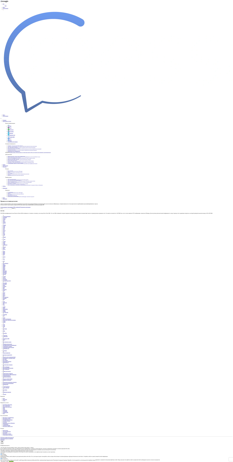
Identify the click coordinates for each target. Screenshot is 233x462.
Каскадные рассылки (7, 406)
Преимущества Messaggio (21, 196)
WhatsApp (11, 129)
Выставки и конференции (8, 417)
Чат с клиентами (6, 405)
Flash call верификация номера (21, 157)
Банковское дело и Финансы (9, 423)
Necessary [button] (2, 453)
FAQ (15, 172)
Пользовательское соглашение (6, 438)
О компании (15, 192)
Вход (4, 7)
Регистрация (5, 8)
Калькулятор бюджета (21, 160)
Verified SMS (12, 137)
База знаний (15, 170)
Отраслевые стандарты (7, 434)
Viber (10, 127)
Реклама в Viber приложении (21, 161)
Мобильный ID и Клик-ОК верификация (24, 156)
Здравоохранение (6, 425)
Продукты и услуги (7, 121)
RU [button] (3, 4)
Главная (4, 120)
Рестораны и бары (6, 418)
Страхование (5, 424)
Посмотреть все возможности (14, 151)
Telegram (11, 133)
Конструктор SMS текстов (19, 159)
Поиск (13, 208)
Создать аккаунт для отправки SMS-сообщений (10, 207)
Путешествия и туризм (7, 419)
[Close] (0, 118)
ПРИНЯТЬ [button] (11, 461)
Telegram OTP (12, 135)
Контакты (12, 195)
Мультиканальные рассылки (24, 148)
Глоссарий (18, 173)
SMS (10, 126)
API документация (18, 179)
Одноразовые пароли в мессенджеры (22, 163)
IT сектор (5, 422)
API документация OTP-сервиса (21, 180)
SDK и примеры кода (20, 182)
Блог (4, 197)
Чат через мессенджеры (21, 147)
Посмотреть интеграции (25, 207)
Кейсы (16, 175)
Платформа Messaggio (7, 404)
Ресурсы (4, 166)
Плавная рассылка (22, 150)
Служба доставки (6, 420)
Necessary (4, 454)
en (5, 5)
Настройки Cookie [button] (4, 461)
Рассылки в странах (18, 183)
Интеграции (5, 165)
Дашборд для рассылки (22, 145)
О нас (4, 400)
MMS (10, 140)
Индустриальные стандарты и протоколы (25, 184)
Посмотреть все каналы (13, 141)
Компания (5, 188)
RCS (10, 138)
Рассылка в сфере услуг (8, 426)
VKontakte (11, 131)
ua (5, 6)
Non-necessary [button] (3, 457)
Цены (4, 164)
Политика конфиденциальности (7, 437)
